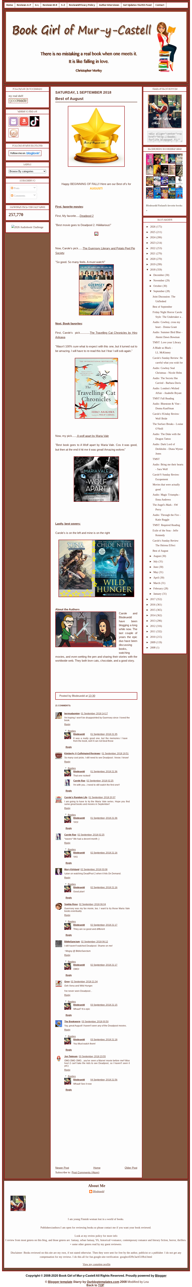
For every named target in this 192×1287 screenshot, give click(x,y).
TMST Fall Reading (163, 398)
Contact (159, 5)
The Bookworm (72, 1021)
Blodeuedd (79, 734)
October (158, 286)
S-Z (63, 5)
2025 (153, 232)
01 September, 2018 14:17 (94, 713)
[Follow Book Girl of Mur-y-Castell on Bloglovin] (25, 155)
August (157, 556)
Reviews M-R (50, 5)
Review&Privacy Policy (82, 5)
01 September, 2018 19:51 (115, 753)
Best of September (162, 306)
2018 (153, 269)
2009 (153, 642)
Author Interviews (109, 5)
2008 (153, 647)
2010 (153, 637)
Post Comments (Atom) (85, 1172)
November (159, 280)
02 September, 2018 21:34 (84, 981)
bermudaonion (72, 713)
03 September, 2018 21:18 (103, 1039)
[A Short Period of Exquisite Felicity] (151, 173)
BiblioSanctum (72, 941)
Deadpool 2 (87, 215)
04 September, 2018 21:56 (103, 1079)
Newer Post (62, 1167)
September (159, 291)
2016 (153, 604)
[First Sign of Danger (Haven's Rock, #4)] (173, 162)
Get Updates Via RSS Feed (137, 5)
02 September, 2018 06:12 (94, 941)
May (156, 572)
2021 (153, 253)
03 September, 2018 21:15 (103, 1005)
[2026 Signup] (27, 227)
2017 (153, 599)
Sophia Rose (71, 904)
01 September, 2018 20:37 (102, 797)
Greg (67, 981)
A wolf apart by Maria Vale (92, 435)
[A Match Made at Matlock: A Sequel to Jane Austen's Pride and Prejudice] (173, 173)
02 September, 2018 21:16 (103, 852)
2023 (153, 242)
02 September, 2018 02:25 (99, 780)
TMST (156, 459)
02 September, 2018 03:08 (93, 869)
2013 (153, 620)
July (155, 561)
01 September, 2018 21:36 (103, 771)
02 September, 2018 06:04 (92, 904)
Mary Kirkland (71, 869)
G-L (37, 5)
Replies (72, 731)
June (156, 567)
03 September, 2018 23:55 (92, 1056)
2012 (153, 626)
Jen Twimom (71, 1056)
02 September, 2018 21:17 (103, 925)
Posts (16, 188)
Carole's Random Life (75, 797)
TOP (101, 1285)
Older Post (131, 1167)
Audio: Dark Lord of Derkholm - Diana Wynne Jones (168, 449)
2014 (153, 615)
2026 (153, 226)
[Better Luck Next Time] (165, 162)
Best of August (69, 98)
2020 (153, 259)
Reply (67, 724)
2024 (153, 237)
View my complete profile (96, 1264)
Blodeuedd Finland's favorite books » (164, 208)
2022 (153, 248)
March (157, 583)
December (159, 275)
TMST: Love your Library (167, 342)
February (158, 588)
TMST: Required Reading (166, 525)
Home (9, 5)
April (156, 577)
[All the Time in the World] (165, 185)
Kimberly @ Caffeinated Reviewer (82, 753)
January (157, 593)
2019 (153, 264)
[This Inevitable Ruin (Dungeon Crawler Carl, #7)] (151, 185)
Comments (19, 195)
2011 (153, 631)
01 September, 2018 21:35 (103, 734)
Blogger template (60, 1281)
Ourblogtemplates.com (103, 1281)
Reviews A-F (24, 5)
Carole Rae (79, 780)
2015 (153, 610)
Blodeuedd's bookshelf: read (165, 149)
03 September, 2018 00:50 (95, 1021)
